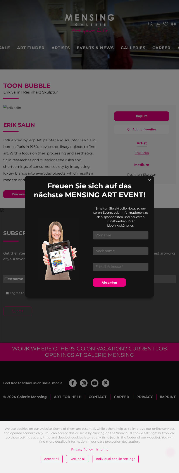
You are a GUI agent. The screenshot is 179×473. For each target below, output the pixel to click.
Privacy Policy (82, 449)
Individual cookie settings (115, 459)
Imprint (102, 449)
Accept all (51, 459)
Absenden (109, 282)
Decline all (78, 459)
